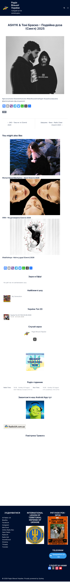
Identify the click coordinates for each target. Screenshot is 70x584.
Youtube (5, 547)
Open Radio (6, 532)
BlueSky (5, 520)
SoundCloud (6, 539)
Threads (5, 544)
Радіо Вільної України (15, 5)
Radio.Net (5, 537)
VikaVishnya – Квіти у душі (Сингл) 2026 (18, 257)
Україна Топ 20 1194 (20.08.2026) (20, 315)
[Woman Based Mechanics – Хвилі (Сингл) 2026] (35, 157)
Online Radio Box (8, 530)
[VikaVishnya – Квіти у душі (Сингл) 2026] (35, 237)
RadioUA (5, 535)
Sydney (41, 578)
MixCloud (5, 527)
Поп (4, 112)
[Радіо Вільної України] (5, 8)
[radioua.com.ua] (15, 426)
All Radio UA (6, 518)
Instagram (5, 525)
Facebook (5, 522)
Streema (5, 542)
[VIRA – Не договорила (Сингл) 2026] (35, 197)
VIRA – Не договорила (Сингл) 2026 (16, 218)
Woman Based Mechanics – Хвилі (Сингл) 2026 (20, 178)
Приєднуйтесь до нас (58, 556)
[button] (64, 8)
